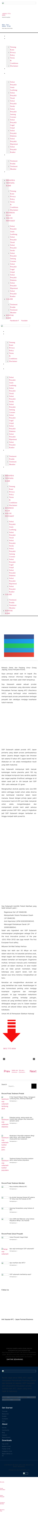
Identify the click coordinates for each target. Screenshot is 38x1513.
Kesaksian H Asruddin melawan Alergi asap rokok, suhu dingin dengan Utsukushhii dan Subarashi (22, 1137)
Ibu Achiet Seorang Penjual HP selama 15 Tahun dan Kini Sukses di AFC (22, 1198)
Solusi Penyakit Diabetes (13, 133)
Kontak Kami (10, 173)
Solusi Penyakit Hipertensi (14, 141)
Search (4, 1084)
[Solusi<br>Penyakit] (1, 1493)
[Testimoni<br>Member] (1, 1500)
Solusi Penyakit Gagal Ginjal (19, 1237)
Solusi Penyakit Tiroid (13, 95)
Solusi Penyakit (10, 74)
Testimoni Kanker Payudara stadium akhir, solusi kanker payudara (21, 1159)
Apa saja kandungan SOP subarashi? (22, 1248)
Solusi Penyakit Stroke (13, 103)
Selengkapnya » (13, 1101)
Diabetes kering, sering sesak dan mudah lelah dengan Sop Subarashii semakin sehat (21, 1119)
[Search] (33, 1086)
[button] (5, 176)
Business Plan (11, 70)
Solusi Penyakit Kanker (13, 149)
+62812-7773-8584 (6, 14)
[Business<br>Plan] (1, 1507)
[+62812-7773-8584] (3, 10)
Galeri (11, 155)
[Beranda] (1, 1479)
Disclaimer (14, 210)
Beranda (10, 180)
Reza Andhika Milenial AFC (18, 1186)
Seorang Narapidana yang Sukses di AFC (22, 1209)
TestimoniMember (2, 1503)
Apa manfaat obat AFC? (17, 1263)
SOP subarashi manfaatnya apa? (20, 1274)
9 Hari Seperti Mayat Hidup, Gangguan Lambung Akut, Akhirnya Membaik (22, 1098)
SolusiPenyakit (2, 1496)
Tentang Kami (11, 39)
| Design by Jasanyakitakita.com (19, 1470)
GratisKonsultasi (2, 1489)
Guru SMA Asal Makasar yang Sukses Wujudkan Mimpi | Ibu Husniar (22, 1219)
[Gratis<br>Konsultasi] (1, 1486)
